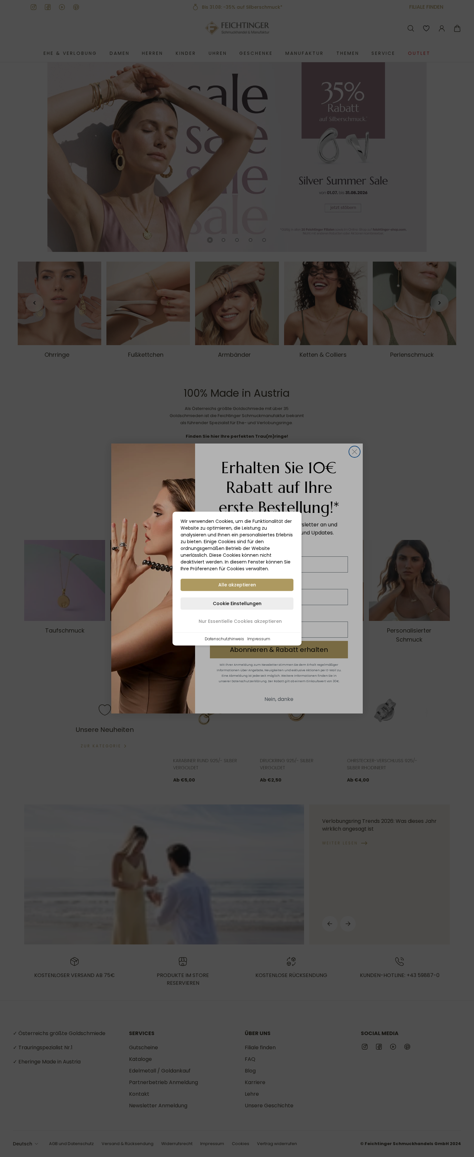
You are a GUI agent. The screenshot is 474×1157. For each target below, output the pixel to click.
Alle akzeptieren (237, 585)
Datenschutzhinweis (224, 639)
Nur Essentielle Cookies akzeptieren (240, 621)
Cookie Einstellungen (237, 603)
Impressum (258, 639)
